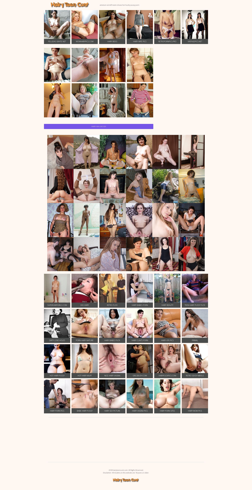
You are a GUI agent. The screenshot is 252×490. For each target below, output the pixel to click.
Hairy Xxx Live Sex (98, 126)
